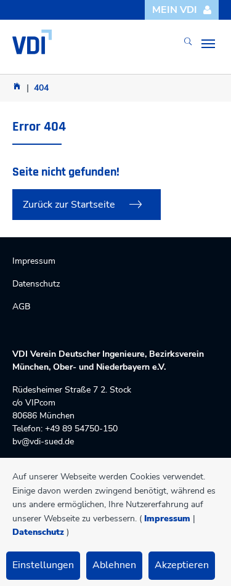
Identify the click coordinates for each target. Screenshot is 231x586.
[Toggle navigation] (208, 43)
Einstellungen (43, 565)
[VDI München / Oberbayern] (17, 86)
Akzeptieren (182, 565)
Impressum (167, 518)
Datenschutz (38, 532)
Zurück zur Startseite (69, 204)
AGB (21, 306)
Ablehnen (114, 565)
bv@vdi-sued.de (43, 441)
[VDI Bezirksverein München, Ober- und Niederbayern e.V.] (32, 42)
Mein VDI (174, 10)
